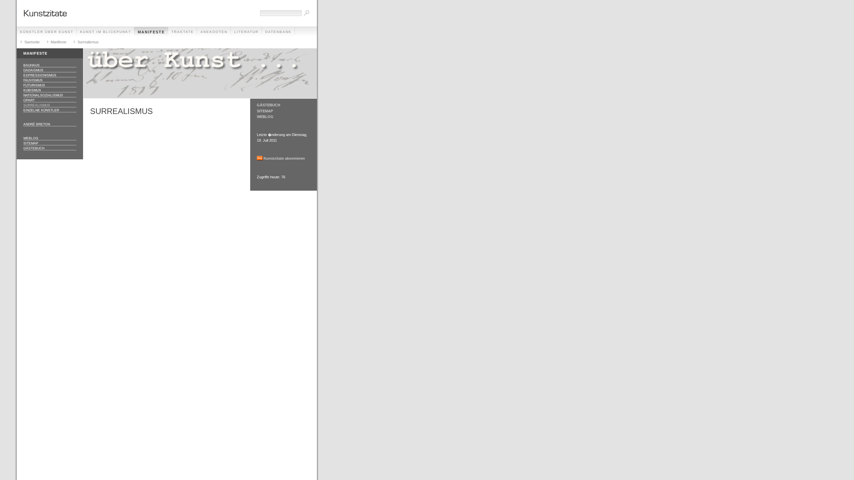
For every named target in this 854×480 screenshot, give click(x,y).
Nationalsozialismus (43, 95)
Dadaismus (33, 70)
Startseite (32, 42)
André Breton (36, 124)
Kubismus (32, 90)
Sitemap (30, 143)
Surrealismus (88, 42)
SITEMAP (265, 111)
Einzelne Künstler (41, 110)
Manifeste (151, 32)
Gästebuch (33, 148)
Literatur (246, 32)
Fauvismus (33, 80)
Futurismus (34, 85)
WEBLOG (265, 117)
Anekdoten (214, 32)
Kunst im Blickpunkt (105, 32)
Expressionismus (39, 75)
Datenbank (278, 32)
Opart (29, 100)
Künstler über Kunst (46, 32)
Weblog (30, 138)
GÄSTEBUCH (268, 105)
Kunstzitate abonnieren (284, 158)
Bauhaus (31, 65)
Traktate (182, 32)
